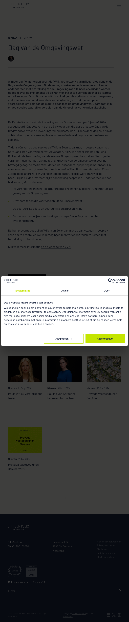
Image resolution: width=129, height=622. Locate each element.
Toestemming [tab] (22, 290)
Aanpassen (62, 338)
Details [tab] (64, 290)
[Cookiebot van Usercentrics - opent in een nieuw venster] (110, 280)
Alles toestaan (105, 338)
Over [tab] (106, 290)
